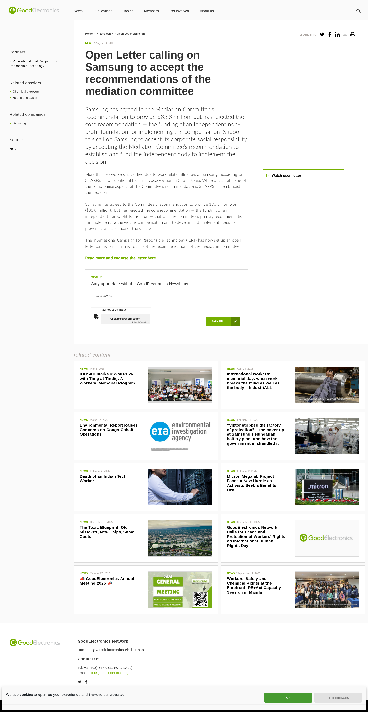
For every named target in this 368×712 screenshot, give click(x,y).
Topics (128, 11)
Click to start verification (125, 319)
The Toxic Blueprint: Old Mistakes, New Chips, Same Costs (107, 532)
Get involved (179, 11)
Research (105, 33)
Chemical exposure (26, 91)
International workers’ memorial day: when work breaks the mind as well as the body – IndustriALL (253, 381)
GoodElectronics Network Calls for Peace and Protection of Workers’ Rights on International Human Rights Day (256, 536)
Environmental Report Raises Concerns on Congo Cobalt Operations (109, 429)
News (78, 11)
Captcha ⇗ (141, 322)
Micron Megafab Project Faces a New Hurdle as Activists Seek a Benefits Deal (251, 483)
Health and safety (25, 97)
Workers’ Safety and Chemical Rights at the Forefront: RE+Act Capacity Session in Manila (254, 585)
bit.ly (13, 149)
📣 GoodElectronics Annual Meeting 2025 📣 (107, 580)
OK (288, 697)
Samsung (19, 123)
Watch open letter (286, 175)
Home (89, 33)
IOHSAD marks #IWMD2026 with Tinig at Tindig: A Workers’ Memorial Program (107, 378)
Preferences (338, 697)
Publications (103, 11)
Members (151, 11)
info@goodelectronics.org (108, 673)
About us (207, 11)
